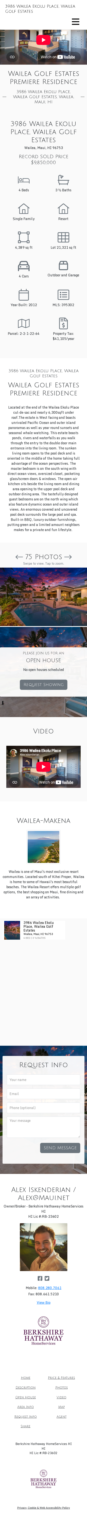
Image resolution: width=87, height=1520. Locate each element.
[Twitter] (47, 1278)
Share (25, 1426)
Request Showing (43, 684)
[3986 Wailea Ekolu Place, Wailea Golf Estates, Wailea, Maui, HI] (43, 597)
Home (25, 1377)
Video (61, 1397)
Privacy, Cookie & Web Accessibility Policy (43, 1508)
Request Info (25, 1416)
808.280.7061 (49, 1288)
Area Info (25, 1407)
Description (26, 1387)
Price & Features (61, 1377)
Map (61, 1407)
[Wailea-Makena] (43, 846)
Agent (62, 1416)
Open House (25, 1397)
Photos (61, 1387)
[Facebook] (40, 1278)
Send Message (60, 1148)
